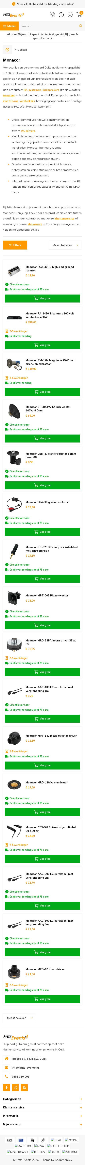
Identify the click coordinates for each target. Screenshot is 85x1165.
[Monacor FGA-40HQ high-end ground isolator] (14, 271)
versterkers (27, 101)
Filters (17, 245)
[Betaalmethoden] (10, 1140)
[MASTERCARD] (58, 1146)
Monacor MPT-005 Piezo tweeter (47, 595)
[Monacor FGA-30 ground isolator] (14, 504)
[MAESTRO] (23, 1146)
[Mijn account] (70, 14)
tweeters (9, 95)
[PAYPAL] (71, 1140)
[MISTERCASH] (17, 1152)
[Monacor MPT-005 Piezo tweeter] (14, 598)
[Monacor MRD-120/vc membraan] (14, 784)
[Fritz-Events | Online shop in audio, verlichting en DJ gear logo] (14, 14)
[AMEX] (53, 1152)
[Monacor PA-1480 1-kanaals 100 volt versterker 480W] (14, 317)
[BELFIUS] (38, 1152)
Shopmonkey (63, 1160)
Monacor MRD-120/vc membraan (47, 782)
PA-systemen (32, 90)
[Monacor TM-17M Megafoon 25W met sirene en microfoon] (14, 364)
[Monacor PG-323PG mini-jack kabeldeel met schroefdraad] (14, 551)
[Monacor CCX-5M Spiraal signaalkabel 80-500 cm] (14, 831)
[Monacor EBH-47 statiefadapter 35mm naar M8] (14, 457)
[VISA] (39, 1146)
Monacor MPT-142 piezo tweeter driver (51, 735)
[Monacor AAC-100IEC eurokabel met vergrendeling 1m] (14, 691)
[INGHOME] (70, 1152)
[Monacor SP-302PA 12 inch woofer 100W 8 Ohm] (14, 411)
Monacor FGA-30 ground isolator (47, 502)
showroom (35, 224)
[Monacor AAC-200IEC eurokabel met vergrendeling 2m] (14, 878)
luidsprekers (50, 90)
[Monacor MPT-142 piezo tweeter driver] (14, 738)
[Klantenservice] (61, 14)
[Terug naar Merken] (7, 49)
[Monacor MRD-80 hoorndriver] (14, 971)
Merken (22, 49)
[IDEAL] (56, 1140)
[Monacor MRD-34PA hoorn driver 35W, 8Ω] (14, 644)
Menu (11, 26)
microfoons (10, 101)
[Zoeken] (80, 26)
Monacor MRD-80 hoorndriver (45, 969)
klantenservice (64, 218)
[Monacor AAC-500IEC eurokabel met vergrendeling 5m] (14, 925)
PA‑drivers (28, 131)
